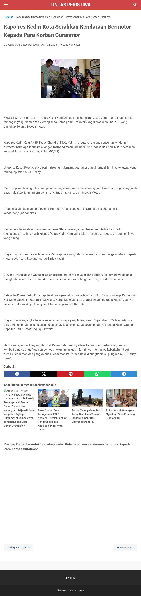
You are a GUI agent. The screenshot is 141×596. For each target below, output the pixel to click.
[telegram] (124, 374)
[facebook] (17, 374)
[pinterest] (70, 374)
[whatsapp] (97, 374)
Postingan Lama (125, 547)
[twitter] (43, 374)
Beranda (70, 577)
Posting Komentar (69, 44)
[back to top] (133, 587)
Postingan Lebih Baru (18, 547)
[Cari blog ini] (135, 5)
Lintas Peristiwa (70, 4)
